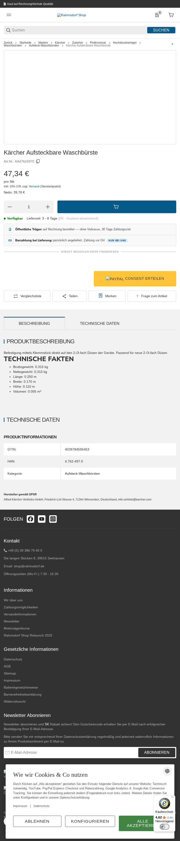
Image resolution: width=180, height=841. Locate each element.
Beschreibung (34, 323)
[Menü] (172, 798)
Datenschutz (13, 659)
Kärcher (60, 42)
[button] (172, 507)
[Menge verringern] (9, 207)
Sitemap (10, 673)
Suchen (161, 30)
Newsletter (11, 621)
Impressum (12, 680)
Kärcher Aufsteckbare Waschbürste (88, 45)
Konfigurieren (90, 821)
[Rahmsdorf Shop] (71, 15)
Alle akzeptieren (143, 823)
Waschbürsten (13, 45)
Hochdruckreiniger (125, 42)
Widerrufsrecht (15, 701)
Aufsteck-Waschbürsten (44, 45)
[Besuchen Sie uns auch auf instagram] (53, 519)
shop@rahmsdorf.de (29, 566)
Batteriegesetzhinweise (21, 687)
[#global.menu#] (9, 15)
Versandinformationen (20, 614)
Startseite (25, 42)
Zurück (8, 42)
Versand (34, 186)
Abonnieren (156, 752)
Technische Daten (99, 323)
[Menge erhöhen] (47, 207)
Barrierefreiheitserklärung (22, 694)
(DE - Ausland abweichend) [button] (78, 218)
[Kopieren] (38, 161)
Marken (43, 42)
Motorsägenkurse (17, 628)
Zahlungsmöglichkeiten (21, 607)
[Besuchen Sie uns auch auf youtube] (41, 519)
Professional (98, 42)
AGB (7, 666)
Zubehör (77, 42)
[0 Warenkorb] (171, 15)
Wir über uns (13, 600)
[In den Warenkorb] (116, 207)
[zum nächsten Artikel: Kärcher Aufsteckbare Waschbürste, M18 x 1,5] (172, 44)
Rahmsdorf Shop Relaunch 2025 (28, 635)
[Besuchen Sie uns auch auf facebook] (30, 519)
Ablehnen (37, 821)
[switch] (164, 827)
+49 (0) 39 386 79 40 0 (25, 550)
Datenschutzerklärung (80, 737)
